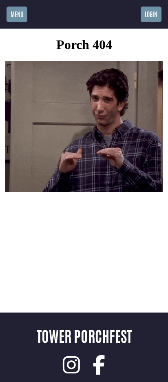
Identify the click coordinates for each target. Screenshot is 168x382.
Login (151, 14)
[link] (71, 364)
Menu (17, 14)
